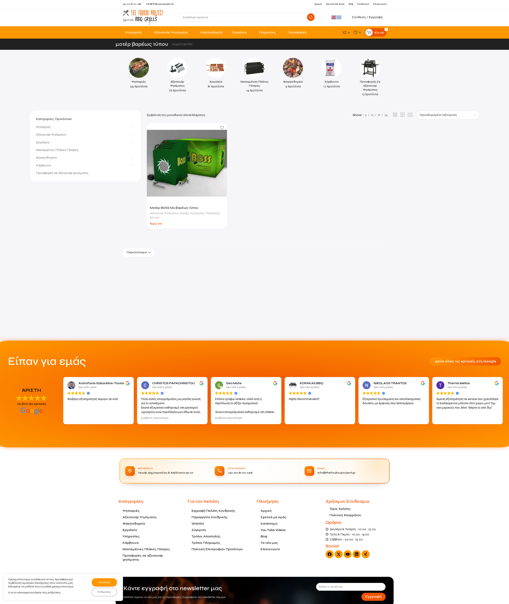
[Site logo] (143, 17)
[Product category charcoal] (331, 74)
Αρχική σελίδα (182, 44)
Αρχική (266, 511)
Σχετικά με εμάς (273, 517)
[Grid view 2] (395, 115)
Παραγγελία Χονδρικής (210, 517)
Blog (264, 536)
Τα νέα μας (269, 543)
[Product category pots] (293, 74)
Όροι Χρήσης (340, 509)
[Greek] (339, 17)
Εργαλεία (42, 142)
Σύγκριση (199, 530)
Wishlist (198, 523)
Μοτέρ (184, 213)
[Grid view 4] (410, 115)
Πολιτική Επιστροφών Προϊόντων (217, 549)
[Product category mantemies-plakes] (254, 76)
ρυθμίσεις (54, 592)
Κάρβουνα (43, 165)
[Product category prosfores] (370, 78)
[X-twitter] (339, 554)
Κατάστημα (269, 523)
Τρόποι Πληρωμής (206, 543)
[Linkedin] (357, 554)
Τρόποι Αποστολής (206, 536)
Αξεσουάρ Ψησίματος (51, 135)
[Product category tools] (216, 74)
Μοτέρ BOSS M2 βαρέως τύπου (174, 208)
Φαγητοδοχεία (46, 158)
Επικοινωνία (270, 549)
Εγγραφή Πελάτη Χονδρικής (213, 511)
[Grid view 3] (402, 115)
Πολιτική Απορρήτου (345, 515)
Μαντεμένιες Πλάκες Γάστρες (57, 150)
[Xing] (366, 554)
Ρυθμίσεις (104, 592)
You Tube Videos (273, 530)
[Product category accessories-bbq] (177, 76)
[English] (334, 17)
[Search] (311, 17)
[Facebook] (330, 554)
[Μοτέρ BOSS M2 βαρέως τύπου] (187, 163)
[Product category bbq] (139, 74)
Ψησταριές (43, 127)
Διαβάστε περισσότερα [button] (154, 418)
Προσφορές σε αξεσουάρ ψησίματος (62, 173)
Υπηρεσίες (131, 536)
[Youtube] (348, 554)
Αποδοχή (104, 582)
